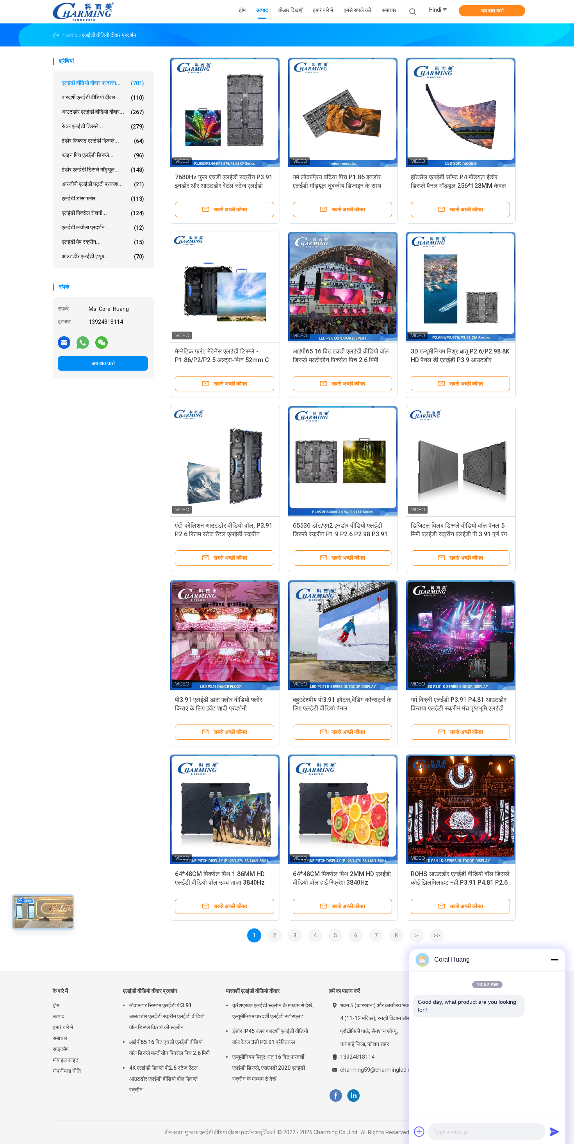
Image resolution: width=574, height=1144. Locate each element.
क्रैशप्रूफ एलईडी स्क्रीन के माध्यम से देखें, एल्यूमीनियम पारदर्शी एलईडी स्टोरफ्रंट (273, 1010)
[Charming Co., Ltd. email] (64, 342)
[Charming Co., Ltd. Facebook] (335, 1096)
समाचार (60, 1038)
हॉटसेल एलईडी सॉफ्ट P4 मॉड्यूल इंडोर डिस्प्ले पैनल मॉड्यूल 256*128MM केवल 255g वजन (458, 185)
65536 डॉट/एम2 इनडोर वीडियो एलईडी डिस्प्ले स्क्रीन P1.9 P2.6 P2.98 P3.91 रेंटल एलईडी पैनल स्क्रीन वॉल (340, 534)
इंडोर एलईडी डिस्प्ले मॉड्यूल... (103, 169)
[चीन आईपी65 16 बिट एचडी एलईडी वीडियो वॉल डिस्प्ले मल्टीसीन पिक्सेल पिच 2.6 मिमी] (343, 286)
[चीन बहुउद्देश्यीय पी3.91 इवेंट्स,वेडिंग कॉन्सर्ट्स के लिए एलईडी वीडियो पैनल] (343, 635)
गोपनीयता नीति (67, 1071)
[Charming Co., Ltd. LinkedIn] (353, 1096)
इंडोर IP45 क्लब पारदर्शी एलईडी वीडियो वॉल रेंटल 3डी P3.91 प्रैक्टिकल (270, 1036)
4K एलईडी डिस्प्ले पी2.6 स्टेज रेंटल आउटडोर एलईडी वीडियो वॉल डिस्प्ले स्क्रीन (163, 1079)
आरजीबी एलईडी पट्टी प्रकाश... (103, 184)
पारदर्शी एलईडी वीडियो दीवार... (103, 97)
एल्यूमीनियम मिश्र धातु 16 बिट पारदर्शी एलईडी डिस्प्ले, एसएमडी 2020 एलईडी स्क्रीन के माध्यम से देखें (268, 1068)
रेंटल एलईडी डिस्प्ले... (103, 126)
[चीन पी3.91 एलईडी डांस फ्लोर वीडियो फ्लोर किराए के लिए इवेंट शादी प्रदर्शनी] (225, 635)
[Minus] (554, 959)
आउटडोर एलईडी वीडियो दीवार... (103, 112)
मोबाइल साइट (65, 1060)
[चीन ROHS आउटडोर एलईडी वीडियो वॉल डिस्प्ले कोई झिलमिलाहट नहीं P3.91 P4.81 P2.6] (460, 809)
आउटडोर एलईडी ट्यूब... (103, 256)
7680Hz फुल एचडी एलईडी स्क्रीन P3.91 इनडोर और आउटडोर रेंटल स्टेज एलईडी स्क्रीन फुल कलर (224, 185)
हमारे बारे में (63, 1027)
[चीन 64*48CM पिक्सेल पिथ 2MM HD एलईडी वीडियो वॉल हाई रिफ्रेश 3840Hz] (343, 809)
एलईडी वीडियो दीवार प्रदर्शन (150, 991)
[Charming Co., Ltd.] (83, 11)
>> (437, 935)
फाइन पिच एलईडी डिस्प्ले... (103, 155)
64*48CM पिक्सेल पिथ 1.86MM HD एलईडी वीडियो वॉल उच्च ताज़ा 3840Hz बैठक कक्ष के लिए (220, 882)
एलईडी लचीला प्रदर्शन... (103, 227)
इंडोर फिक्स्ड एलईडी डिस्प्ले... (103, 140)
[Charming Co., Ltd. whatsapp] (83, 342)
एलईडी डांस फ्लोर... (103, 198)
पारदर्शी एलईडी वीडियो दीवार (253, 991)
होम (56, 1005)
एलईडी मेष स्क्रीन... (103, 242)
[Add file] (419, 1131)
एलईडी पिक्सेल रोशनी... (103, 213)
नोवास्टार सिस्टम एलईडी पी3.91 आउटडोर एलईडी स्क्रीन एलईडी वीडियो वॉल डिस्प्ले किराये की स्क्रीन (167, 1016)
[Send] (554, 1131)
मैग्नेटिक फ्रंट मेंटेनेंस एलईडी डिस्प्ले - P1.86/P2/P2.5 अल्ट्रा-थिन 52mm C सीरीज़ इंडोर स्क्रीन (222, 360)
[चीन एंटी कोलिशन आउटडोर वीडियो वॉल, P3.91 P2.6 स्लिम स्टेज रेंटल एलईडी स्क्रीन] (225, 461)
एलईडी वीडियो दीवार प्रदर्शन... (103, 83)
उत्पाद (58, 1016)
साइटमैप (61, 1049)
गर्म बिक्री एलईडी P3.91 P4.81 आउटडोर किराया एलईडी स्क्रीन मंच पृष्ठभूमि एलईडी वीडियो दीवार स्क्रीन (458, 708)
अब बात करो (492, 10)
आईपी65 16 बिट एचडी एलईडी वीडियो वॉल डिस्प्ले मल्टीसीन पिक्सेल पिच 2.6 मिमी (169, 1047)
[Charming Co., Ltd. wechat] (101, 342)
